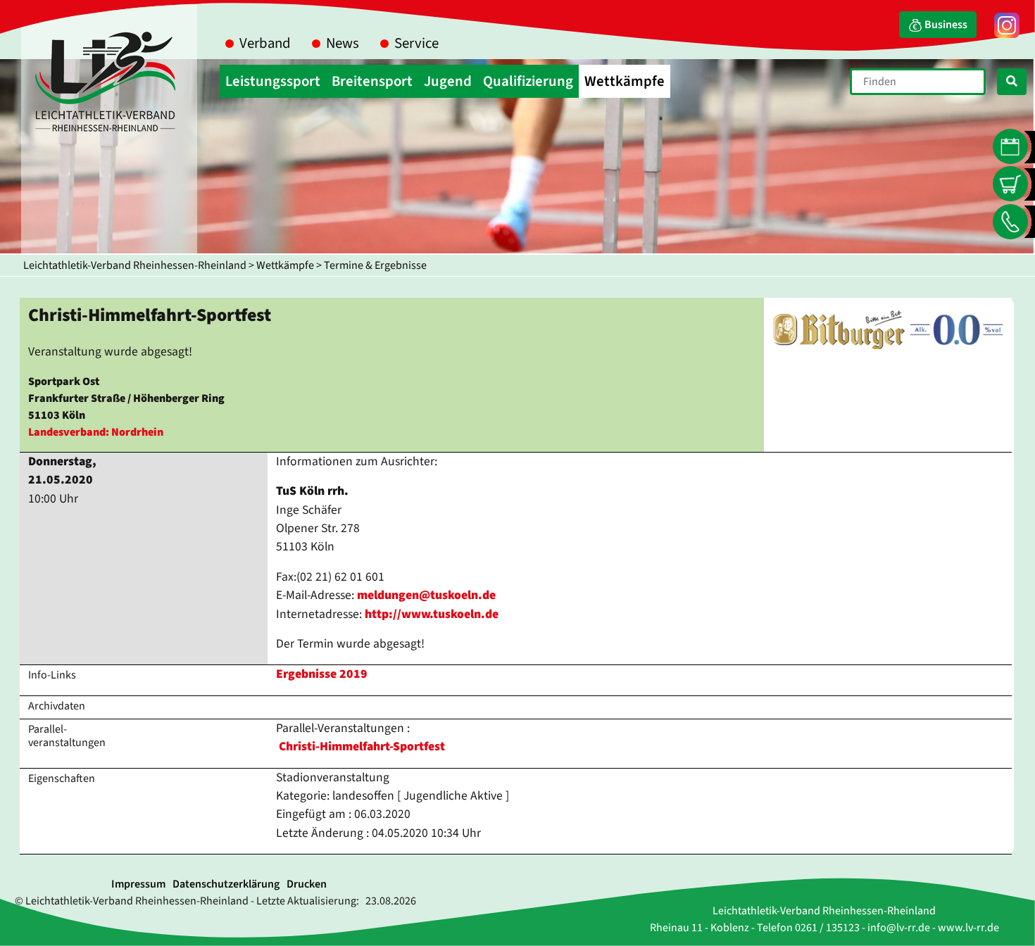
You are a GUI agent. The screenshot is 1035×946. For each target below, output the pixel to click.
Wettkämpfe (285, 265)
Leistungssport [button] (272, 81)
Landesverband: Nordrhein (95, 432)
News (342, 43)
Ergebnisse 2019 (322, 674)
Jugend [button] (448, 81)
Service (416, 43)
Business (944, 24)
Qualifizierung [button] (528, 81)
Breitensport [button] (372, 81)
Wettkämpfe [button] (624, 81)
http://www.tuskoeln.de (431, 614)
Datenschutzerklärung (226, 884)
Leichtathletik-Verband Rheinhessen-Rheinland (134, 265)
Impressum (138, 884)
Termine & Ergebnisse (375, 265)
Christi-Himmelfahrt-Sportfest (362, 746)
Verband (265, 43)
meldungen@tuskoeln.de (426, 595)
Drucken (307, 884)
